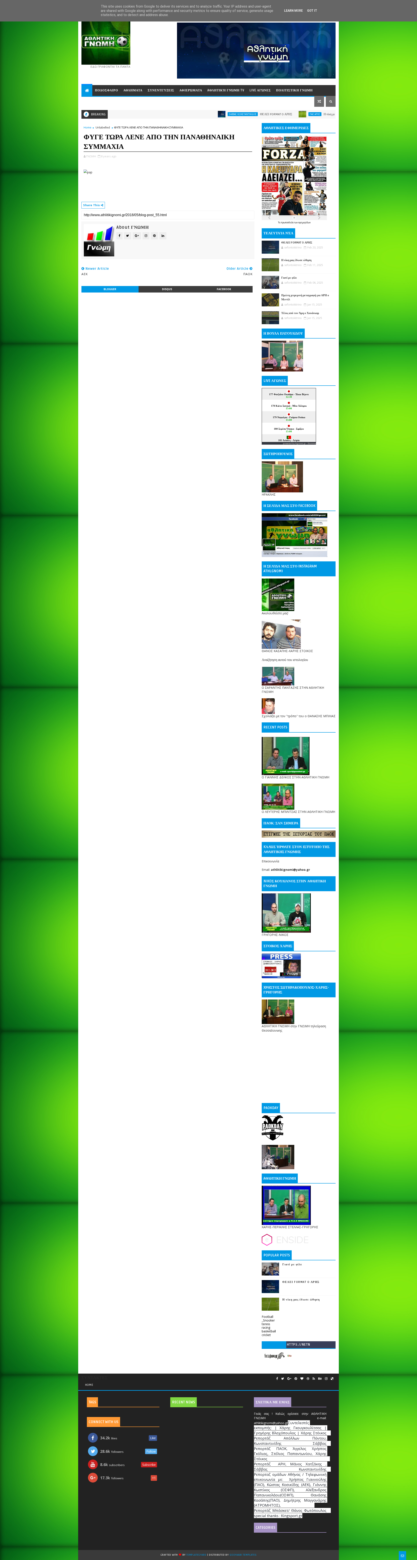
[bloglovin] (301, 1379)
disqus (167, 289)
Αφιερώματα (190, 90)
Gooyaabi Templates (243, 1555)
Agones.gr (300, 443)
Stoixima (312, 443)
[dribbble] (308, 1379)
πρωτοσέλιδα (287, 222)
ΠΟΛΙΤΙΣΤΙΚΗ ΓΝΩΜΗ (294, 90)
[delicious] (332, 1379)
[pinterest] (295, 1379)
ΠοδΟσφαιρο (106, 90)
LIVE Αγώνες (260, 90)
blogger (110, 289)
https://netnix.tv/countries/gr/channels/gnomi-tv (299, 1345)
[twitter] (282, 1379)
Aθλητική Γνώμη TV (225, 90)
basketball (269, 1331)
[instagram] (326, 1379)
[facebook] (277, 1379)
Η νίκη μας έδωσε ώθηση (263, 114)
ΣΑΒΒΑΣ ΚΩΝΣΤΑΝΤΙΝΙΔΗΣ (167, 114)
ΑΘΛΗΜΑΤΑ (132, 90)
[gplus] (289, 1379)
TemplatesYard (196, 1555)
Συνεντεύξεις (161, 90)
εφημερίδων (304, 222)
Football (267, 1317)
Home (87, 127)
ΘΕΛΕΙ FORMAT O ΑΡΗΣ (200, 114)
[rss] (313, 1379)
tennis (266, 1324)
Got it (312, 10)
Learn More (293, 10)
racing (266, 1327)
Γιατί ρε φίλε (289, 277)
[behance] (320, 1379)
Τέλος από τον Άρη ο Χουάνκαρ (300, 313)
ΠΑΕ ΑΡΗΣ (239, 114)
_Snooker (268, 1320)
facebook (224, 289)
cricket (266, 1335)
